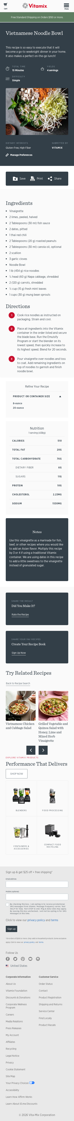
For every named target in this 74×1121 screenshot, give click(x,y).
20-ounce (18, 407)
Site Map (10, 1076)
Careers (10, 1014)
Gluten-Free (12, 147)
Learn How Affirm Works (19, 1097)
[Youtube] (30, 959)
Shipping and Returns (50, 1004)
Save (23, 178)
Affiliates (10, 1042)
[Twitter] (15, 959)
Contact (43, 990)
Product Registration (50, 997)
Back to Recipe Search (18, 683)
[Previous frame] (31, 750)
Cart (5, 9)
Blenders (21, 810)
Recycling (11, 1048)
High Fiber (25, 147)
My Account (12, 1035)
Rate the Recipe (20, 614)
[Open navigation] (66, 5)
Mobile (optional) (12, 891)
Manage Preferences (21, 155)
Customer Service (48, 976)
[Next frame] (43, 750)
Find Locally (45, 1018)
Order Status (46, 983)
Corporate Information (18, 976)
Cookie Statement (15, 1069)
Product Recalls (47, 1025)
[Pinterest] (23, 959)
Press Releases (13, 1028)
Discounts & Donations (18, 997)
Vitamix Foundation (16, 990)
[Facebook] (8, 959)
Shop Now (16, 773)
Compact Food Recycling (52, 845)
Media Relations (14, 1021)
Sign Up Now (19, 652)
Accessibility (12, 1090)
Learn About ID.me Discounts (21, 1103)
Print (40, 178)
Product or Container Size (31, 396)
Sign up (11, 928)
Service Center (47, 1011)
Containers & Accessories (21, 847)
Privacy (10, 1062)
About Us (11, 983)
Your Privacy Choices (17, 1083)
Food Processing (52, 810)
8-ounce (17, 403)
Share (57, 178)
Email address (11, 879)
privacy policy (36, 920)
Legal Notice (12, 1055)
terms (54, 920)
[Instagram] (38, 959)
